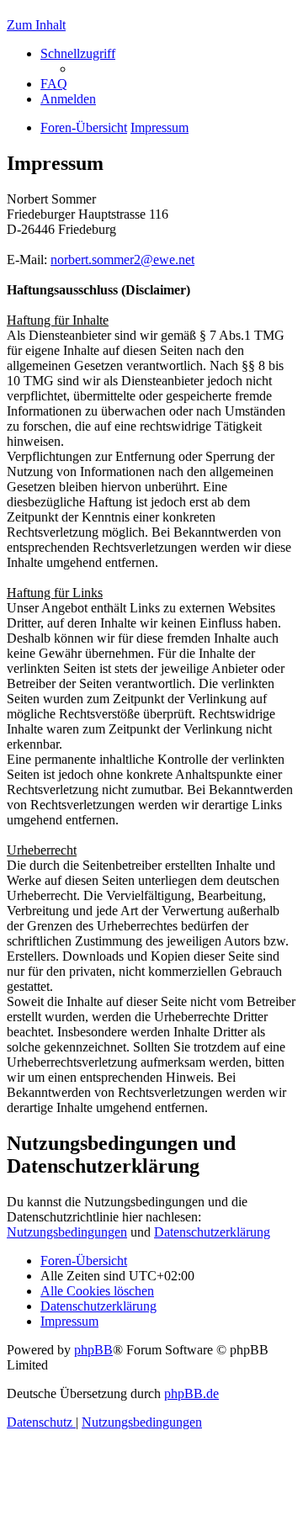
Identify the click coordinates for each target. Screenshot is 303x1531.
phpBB (93, 1350)
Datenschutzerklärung (212, 1232)
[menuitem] (53, 84)
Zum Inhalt (36, 25)
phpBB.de (191, 1393)
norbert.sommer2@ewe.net (122, 259)
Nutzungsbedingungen (67, 1232)
